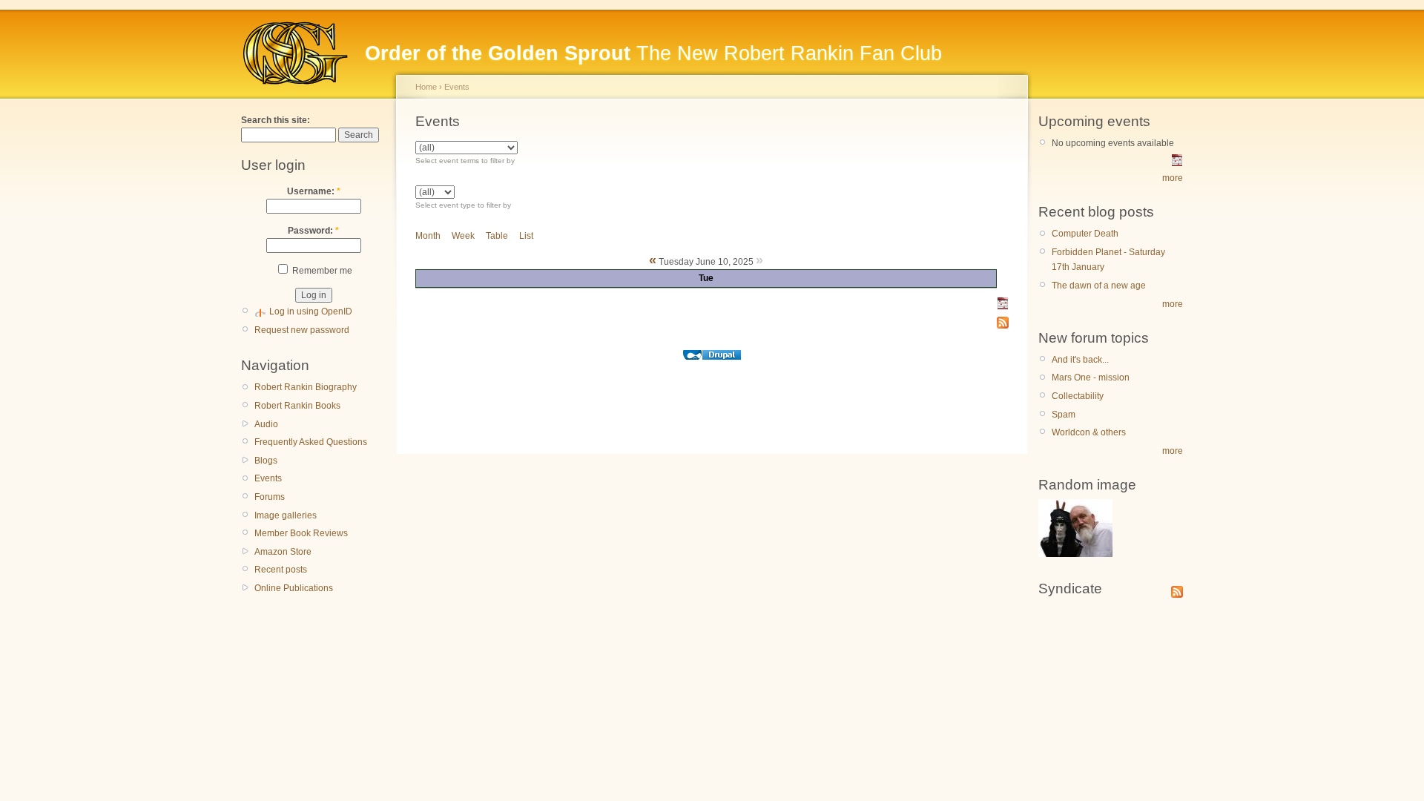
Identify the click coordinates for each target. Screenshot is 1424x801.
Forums (269, 497)
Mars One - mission (1091, 377)
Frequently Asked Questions (310, 442)
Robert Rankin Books (297, 405)
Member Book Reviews (301, 533)
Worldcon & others (1089, 432)
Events (268, 478)
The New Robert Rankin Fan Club (653, 53)
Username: (313, 191)
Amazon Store (283, 552)
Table (497, 236)
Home (426, 86)
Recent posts (280, 569)
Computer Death (1085, 233)
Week (463, 236)
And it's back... (1080, 360)
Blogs (265, 460)
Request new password (301, 330)
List (526, 236)
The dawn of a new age (1099, 285)
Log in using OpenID (310, 311)
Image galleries (285, 515)
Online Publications (293, 588)
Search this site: (275, 120)
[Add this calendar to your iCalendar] (1003, 306)
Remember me (321, 271)
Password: (313, 230)
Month (428, 236)
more (1172, 178)
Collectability (1078, 396)
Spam (1063, 414)
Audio (266, 424)
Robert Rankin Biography (305, 387)
